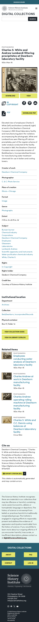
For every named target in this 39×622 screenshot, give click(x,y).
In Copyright (7, 267)
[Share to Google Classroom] (35, 103)
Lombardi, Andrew (9, 249)
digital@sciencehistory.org (15, 537)
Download (10, 96)
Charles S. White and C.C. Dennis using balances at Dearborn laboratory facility (24, 425)
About (8, 554)
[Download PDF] (4, 113)
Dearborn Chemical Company (14, 172)
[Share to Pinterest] (30, 103)
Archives (5, 304)
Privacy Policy (11, 617)
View (29, 96)
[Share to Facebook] (24, 103)
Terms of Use (11, 618)
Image (4, 201)
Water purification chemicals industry (17, 254)
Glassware (6, 243)
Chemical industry (9, 232)
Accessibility (11, 620)
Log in (30, 563)
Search (32, 19)
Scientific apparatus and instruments (17, 251)
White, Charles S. (9, 257)
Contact (8, 563)
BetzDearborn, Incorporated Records (17, 314)
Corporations (7, 235)
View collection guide (14, 332)
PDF (8, 112)
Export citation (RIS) (13, 473)
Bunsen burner (8, 229)
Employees (6, 240)
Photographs (8, 47)
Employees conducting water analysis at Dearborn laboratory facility (24, 360)
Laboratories (7, 246)
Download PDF (29, 113)
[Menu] (36, 8)
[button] (24, 473)
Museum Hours (19, 2)
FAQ (30, 554)
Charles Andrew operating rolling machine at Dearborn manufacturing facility (25, 402)
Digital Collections (18, 13)
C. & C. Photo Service (11, 181)
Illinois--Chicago (9, 191)
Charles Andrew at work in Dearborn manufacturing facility (23, 380)
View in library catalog (15, 337)
